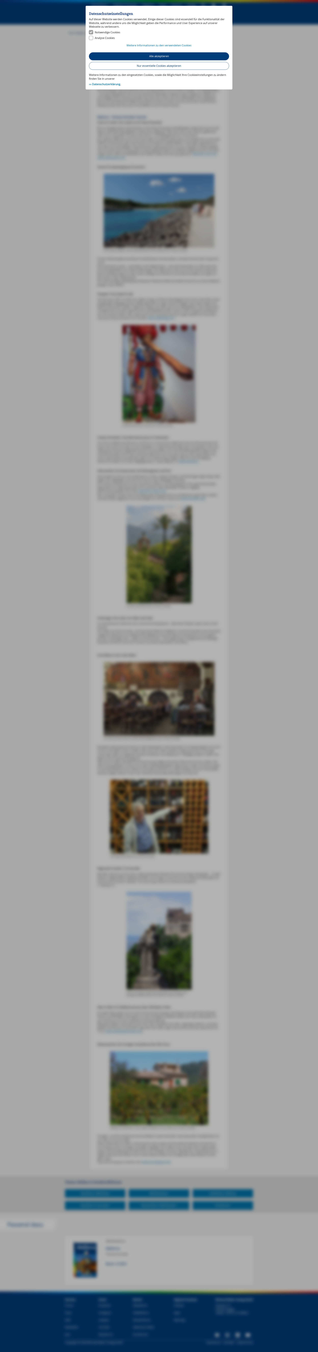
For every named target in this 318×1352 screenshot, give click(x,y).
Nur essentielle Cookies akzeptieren (159, 65)
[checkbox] (159, 32)
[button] (159, 47)
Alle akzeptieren (159, 56)
